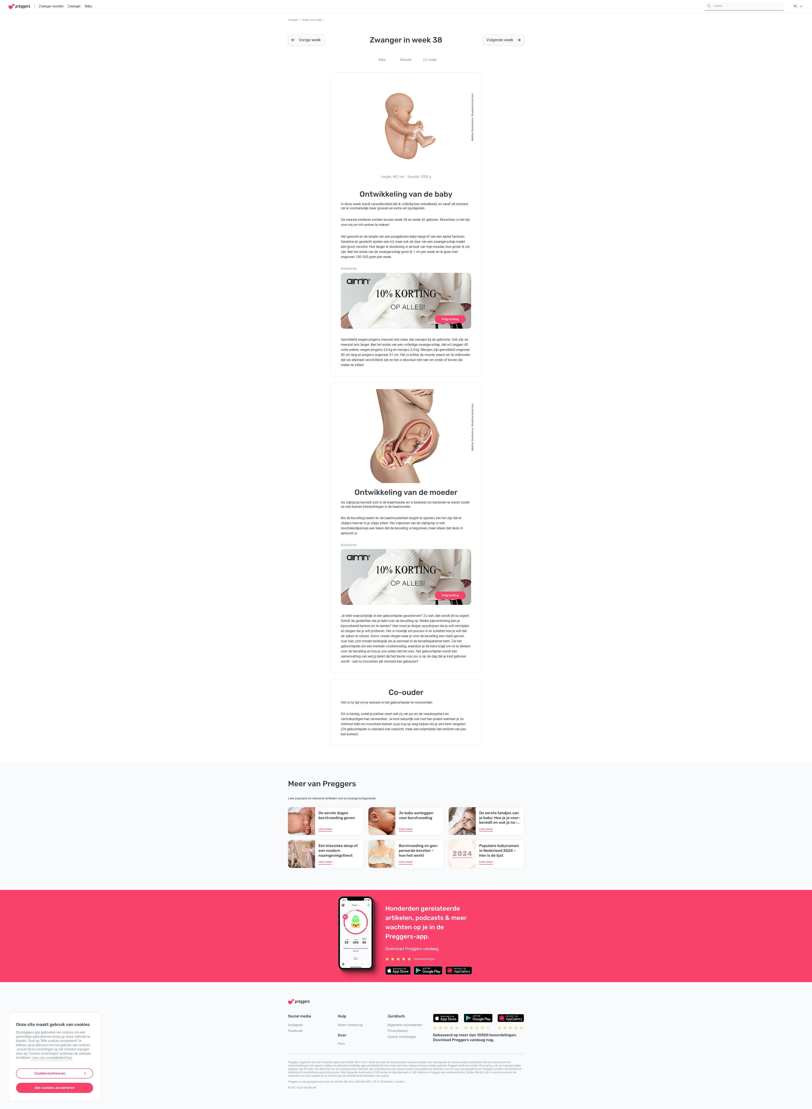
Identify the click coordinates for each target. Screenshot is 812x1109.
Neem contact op (350, 1025)
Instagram (295, 1025)
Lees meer (325, 829)
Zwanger (74, 6)
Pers (341, 1044)
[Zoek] (709, 6)
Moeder (406, 60)
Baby (88, 6)
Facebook (295, 1031)
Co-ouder (430, 60)
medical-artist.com (472, 104)
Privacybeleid (397, 1031)
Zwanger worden (51, 6)
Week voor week (311, 19)
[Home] (19, 6)
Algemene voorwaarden (404, 1025)
